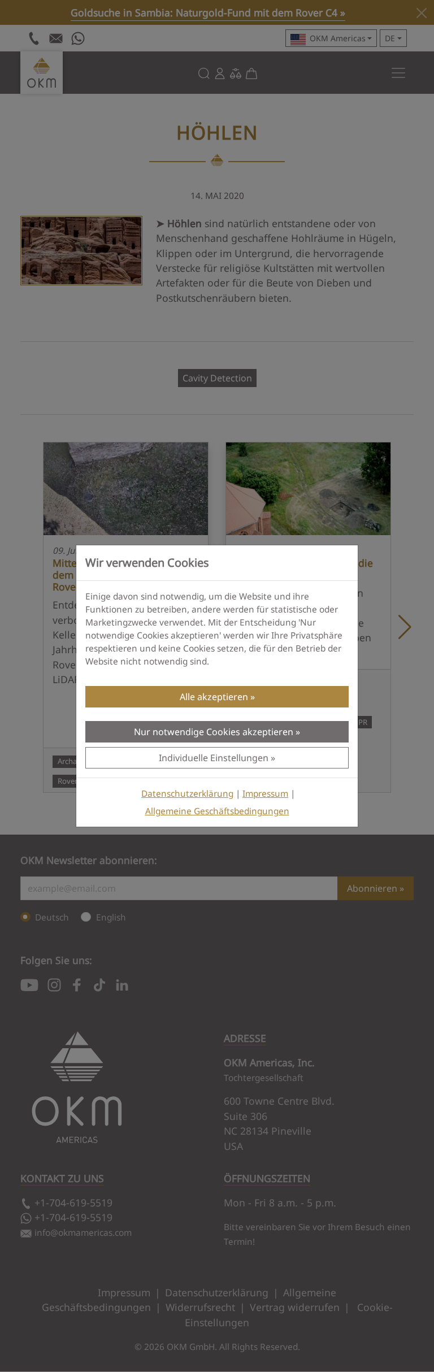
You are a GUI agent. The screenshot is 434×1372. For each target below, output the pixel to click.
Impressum (265, 794)
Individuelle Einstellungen (213, 758)
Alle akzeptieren (214, 697)
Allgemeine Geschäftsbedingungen (217, 811)
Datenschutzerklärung (187, 794)
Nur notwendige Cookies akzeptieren (213, 732)
